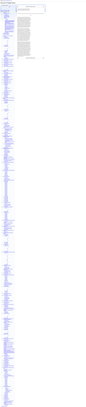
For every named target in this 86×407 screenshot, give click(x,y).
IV (7, 106)
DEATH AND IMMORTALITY (7, 386)
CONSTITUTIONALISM (6, 313)
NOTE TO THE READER (6, 34)
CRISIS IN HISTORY (6, 362)
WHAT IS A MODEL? (6, 178)
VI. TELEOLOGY (6, 168)
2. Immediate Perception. (7, 145)
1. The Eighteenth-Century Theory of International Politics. (9, 129)
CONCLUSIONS (6, 311)
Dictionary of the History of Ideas (5, 10)
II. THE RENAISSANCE (6, 126)
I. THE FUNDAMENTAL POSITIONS (8, 138)
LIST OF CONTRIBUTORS (6, 33)
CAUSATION (6, 200)
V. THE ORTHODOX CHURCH (7, 271)
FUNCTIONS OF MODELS (7, 179)
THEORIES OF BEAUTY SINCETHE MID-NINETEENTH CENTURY (8, 148)
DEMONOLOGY (6, 397)
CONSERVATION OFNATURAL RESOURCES (8, 304)
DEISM (7, 393)
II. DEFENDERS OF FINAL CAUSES (8, 228)
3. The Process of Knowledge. (8, 146)
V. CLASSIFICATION (6, 167)
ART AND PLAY (6, 84)
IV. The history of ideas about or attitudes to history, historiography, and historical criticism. (10, 27)
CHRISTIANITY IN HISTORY (7, 265)
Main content (6, 0)
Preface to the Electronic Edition (6, 13)
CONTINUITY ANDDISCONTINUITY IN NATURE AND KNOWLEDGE (8, 319)
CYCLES (6, 372)
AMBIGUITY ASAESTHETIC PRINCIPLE (8, 64)
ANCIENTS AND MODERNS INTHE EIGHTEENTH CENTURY (7, 77)
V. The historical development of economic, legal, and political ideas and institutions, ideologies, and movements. (9, 28)
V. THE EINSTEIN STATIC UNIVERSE (8, 346)
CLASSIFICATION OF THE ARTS (7, 295)
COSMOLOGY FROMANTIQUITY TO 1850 (8, 338)
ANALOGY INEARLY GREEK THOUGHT (8, 66)
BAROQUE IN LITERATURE (7, 133)
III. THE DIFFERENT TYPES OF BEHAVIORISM (9, 159)
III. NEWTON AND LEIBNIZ (7, 224)
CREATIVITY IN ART (6, 360)
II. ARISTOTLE (6, 87)
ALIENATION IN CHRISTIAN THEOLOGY (8, 59)
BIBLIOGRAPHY (6, 37)
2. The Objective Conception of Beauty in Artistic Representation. (9, 140)
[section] (6, 14)
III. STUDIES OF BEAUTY (7, 152)
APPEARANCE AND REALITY (7, 82)
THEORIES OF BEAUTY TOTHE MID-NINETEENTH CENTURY (7, 136)
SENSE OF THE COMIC (7, 302)
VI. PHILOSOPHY (6, 325)
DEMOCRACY (6, 395)
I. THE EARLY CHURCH (6, 267)
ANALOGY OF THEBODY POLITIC (7, 73)
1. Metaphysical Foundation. (8, 144)
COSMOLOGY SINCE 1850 (6, 340)
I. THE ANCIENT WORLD (7, 125)
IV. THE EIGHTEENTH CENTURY (8, 128)
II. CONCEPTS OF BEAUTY (7, 151)
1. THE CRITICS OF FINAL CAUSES (8, 227)
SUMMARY (6, 153)
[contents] (6, 18)
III (7, 105)
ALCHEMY (6, 51)
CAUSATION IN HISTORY (7, 202)
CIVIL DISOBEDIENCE (6, 286)
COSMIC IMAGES (6, 329)
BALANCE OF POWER (6, 123)
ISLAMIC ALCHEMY (6, 54)
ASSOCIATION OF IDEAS (7, 94)
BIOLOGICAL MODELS (6, 176)
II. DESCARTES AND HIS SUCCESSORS (8, 223)
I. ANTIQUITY (6, 296)
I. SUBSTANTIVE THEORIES (7, 204)
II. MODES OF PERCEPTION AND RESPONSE (9, 143)
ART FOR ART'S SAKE (6, 92)
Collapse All (3, 406)
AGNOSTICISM (6, 46)
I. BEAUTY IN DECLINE (6, 150)
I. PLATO (6, 86)
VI (7, 43)
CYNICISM (6, 377)
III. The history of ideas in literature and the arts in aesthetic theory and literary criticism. (10, 25)
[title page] (5, 12)
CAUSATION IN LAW (6, 212)
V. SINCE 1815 (6, 131)
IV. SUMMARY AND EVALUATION (8, 160)
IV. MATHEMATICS (6, 323)
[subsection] (6, 52)
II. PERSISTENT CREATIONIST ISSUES (8, 358)
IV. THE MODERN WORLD (7, 270)
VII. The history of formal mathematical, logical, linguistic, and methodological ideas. (9, 31)
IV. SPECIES (6, 166)
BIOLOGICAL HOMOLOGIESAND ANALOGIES (8, 170)
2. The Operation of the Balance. (8, 130)
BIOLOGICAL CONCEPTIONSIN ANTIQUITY (8, 162)
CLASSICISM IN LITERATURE (7, 293)
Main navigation (10, 0)
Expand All (6, 406)
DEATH (6, 387)
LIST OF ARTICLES (6, 32)
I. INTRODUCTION (6, 320)
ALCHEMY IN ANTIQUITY (7, 53)
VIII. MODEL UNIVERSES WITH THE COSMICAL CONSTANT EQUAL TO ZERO (9, 350)
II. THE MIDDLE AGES (6, 297)
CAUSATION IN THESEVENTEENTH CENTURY (9, 220)
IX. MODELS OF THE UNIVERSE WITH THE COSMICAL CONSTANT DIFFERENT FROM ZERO (9, 351)
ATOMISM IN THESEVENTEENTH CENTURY (8, 100)
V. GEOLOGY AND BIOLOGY (7, 324)
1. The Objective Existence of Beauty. (9, 139)
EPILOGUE (6, 57)
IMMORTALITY (7, 388)
